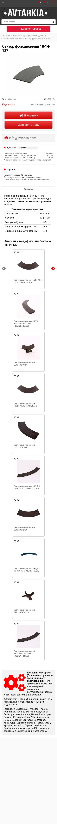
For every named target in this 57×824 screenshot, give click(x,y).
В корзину (31, 115)
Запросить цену (28, 124)
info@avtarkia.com (22, 138)
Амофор (51, 104)
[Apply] (53, 21)
